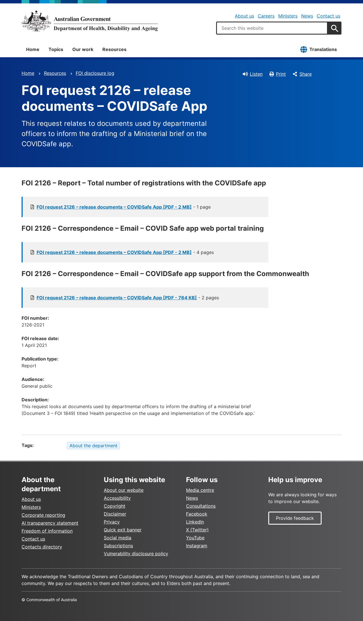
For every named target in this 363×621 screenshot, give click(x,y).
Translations (323, 49)
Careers (266, 16)
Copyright (114, 506)
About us (244, 16)
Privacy (112, 522)
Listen (256, 74)
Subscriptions (118, 545)
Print (281, 74)
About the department (93, 445)
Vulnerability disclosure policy (136, 553)
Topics (55, 49)
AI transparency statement (50, 523)
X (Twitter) (197, 530)
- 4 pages (125, 252)
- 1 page (124, 207)
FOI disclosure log (95, 73)
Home (32, 49)
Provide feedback (295, 518)
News (307, 16)
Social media (117, 538)
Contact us (328, 16)
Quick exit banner (123, 530)
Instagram (196, 545)
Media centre (200, 490)
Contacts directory (42, 547)
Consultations (201, 506)
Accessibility (117, 498)
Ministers (287, 16)
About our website (123, 490)
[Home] (90, 21)
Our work (82, 49)
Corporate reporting (43, 515)
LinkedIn (195, 522)
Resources (114, 49)
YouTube (195, 538)
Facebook (196, 514)
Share (305, 74)
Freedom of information (47, 531)
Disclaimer (115, 514)
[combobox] (272, 28)
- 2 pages (128, 297)
